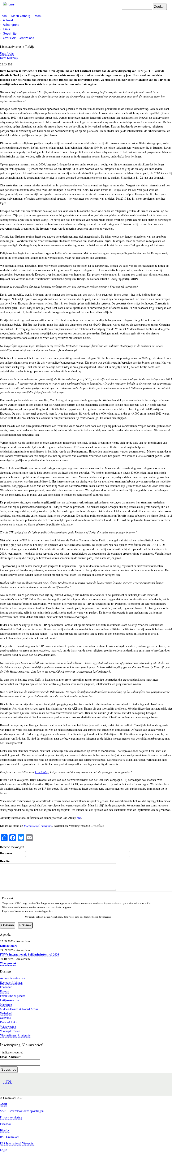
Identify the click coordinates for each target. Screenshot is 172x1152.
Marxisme (6, 1004)
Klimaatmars (8, 945)
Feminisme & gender (12, 996)
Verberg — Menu (31, 16)
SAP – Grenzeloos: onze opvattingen (22, 1111)
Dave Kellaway (9, 58)
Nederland (6, 1013)
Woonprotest (8, 963)
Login (3, 1150)
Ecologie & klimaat (11, 982)
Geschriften (10, 33)
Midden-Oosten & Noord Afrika (19, 1009)
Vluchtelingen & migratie (15, 1035)
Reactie (4, 861)
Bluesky (4, 1130)
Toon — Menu (9, 16)
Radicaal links (8, 1022)
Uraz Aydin (7, 53)
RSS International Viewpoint (17, 1143)
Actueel (8, 20)
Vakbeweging (8, 1026)
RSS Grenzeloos (9, 1137)
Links (6, 29)
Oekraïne (5, 1018)
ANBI (3, 1104)
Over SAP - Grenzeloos (18, 38)
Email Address (10, 1056)
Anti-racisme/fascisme (13, 978)
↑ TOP (7, 1081)
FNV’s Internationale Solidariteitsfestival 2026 (29, 954)
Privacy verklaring (11, 1117)
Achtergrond (11, 24)
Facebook (5, 1124)
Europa (4, 991)
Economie (6, 987)
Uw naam (6, 853)
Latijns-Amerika (9, 1000)
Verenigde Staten (10, 1031)
